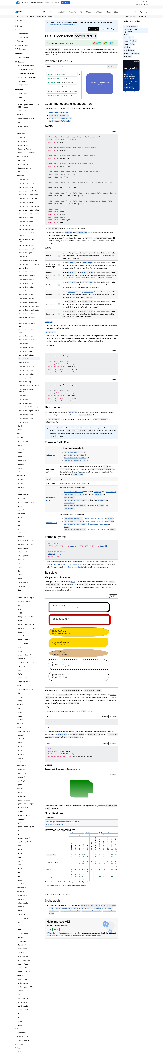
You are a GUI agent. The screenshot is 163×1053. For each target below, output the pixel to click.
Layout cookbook (23, 57)
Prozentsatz (99, 518)
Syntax (126, 35)
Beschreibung (128, 38)
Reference (19, 89)
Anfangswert (51, 455)
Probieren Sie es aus (131, 26)
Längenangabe (89, 518)
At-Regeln (20, 1044)
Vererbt (49, 479)
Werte (48, 247)
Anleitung (19, 53)
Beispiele (127, 47)
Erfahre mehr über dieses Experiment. (62, 25)
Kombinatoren (21, 1033)
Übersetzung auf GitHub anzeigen (58, 936)
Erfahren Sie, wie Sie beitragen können (60, 933)
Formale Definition (130, 41)
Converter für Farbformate (27, 77)
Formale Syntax (129, 44)
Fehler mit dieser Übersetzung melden (86, 936)
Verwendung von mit (73, 690)
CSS (61, 49)
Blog (116, 12)
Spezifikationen (129, 50)
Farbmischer (22, 81)
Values (19, 1048)
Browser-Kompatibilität (131, 53)
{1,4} (72, 546)
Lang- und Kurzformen (77, 698)
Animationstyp (51, 523)
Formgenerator (23, 85)
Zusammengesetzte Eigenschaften (130, 31)
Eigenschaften (22, 93)
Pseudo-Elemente (23, 1040)
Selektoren (20, 1029)
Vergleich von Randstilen (58, 577)
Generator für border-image (27, 66)
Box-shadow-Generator (26, 73)
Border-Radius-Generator (26, 69)
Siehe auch (127, 56)
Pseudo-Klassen (22, 1036)
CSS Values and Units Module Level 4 (67, 564)
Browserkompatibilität (75, 567)
